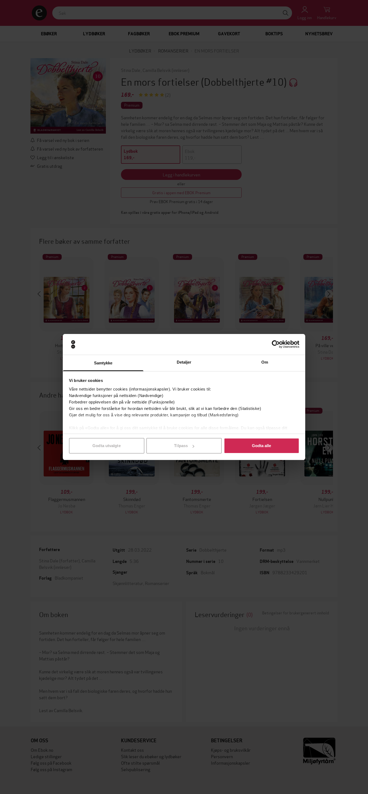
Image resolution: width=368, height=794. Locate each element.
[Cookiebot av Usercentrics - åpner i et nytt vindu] (275, 344)
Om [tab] (264, 362)
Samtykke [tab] (103, 363)
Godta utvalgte (106, 445)
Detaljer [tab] (184, 362)
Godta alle (261, 445)
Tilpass (181, 445)
